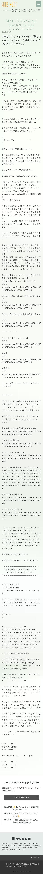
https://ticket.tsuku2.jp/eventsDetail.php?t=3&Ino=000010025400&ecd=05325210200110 (21, 500)
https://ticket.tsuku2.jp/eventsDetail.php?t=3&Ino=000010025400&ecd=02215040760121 (21, 458)
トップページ (5, 10)
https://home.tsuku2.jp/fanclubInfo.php (20, 176)
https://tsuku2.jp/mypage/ (23, 663)
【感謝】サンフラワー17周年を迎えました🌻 (25, 815)
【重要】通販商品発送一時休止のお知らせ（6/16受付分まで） (25, 821)
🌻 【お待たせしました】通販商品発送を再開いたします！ (26, 808)
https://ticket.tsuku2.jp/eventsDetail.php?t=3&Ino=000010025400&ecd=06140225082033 (21, 515)
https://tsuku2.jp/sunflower (14, 74)
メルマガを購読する (21, 797)
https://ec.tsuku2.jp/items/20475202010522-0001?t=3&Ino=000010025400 (21, 485)
